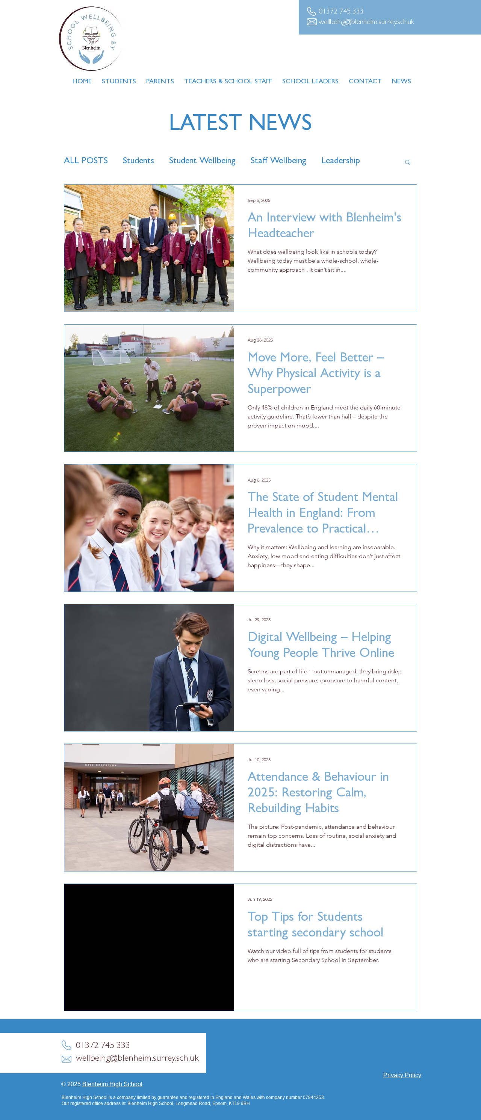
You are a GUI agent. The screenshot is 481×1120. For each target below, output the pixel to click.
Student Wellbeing (202, 161)
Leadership (340, 161)
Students (138, 161)
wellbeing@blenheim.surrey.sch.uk (366, 22)
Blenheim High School (112, 1084)
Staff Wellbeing (278, 161)
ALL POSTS (86, 161)
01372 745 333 (341, 12)
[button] (407, 163)
